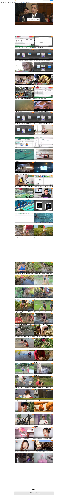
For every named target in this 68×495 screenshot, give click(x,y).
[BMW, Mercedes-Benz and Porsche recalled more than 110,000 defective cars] (24, 419)
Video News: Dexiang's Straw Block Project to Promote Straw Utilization (42, 451)
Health (27, 2)
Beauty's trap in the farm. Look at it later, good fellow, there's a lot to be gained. (24, 324)
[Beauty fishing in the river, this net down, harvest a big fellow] (43, 318)
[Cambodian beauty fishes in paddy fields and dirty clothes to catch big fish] (43, 381)
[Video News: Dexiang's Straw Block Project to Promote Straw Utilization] (43, 445)
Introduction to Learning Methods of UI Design (39, 47)
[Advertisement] (34, 30)
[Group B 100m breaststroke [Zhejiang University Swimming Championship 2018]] (24, 193)
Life (23, 2)
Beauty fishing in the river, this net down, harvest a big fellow (41, 324)
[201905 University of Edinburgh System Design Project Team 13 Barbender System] (24, 180)
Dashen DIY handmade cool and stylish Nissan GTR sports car (41, 111)
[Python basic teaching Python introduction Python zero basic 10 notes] (43, 142)
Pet (19, 2)
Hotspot (6, 2)
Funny (12, 2)
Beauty (18, 2)
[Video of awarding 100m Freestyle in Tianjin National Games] (24, 205)
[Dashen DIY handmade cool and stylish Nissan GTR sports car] (43, 105)
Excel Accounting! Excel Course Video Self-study (40, 98)
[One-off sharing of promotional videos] (43, 167)
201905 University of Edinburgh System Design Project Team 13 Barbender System (24, 186)
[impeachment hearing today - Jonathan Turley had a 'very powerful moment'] (34, 14)
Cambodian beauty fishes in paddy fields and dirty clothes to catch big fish (42, 387)
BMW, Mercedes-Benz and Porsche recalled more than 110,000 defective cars (23, 425)
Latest (3, 2)
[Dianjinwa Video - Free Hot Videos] (17, 0)
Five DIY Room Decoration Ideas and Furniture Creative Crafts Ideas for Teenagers (24, 438)
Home (1, 2)
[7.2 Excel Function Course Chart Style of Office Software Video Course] (24, 142)
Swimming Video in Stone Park (18, 111)
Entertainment (9, 2)
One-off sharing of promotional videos (38, 173)
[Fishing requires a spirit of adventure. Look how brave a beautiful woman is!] (43, 305)
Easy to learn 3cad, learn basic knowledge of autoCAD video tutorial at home (23, 123)
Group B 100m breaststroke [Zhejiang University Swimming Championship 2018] (24, 199)
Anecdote (15, 2)
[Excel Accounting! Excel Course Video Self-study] (43, 92)
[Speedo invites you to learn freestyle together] (43, 218)
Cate (24, 2)
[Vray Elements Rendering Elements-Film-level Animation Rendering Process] (43, 205)
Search (52, 0)
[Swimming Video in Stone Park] (24, 105)
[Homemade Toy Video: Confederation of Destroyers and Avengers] (43, 407)
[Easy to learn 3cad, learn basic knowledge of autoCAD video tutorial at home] (24, 117)
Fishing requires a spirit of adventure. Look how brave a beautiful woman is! (43, 311)
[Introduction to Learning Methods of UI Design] (43, 41)
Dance (29, 2)
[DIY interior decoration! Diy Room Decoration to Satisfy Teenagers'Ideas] (43, 458)
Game (21, 2)
